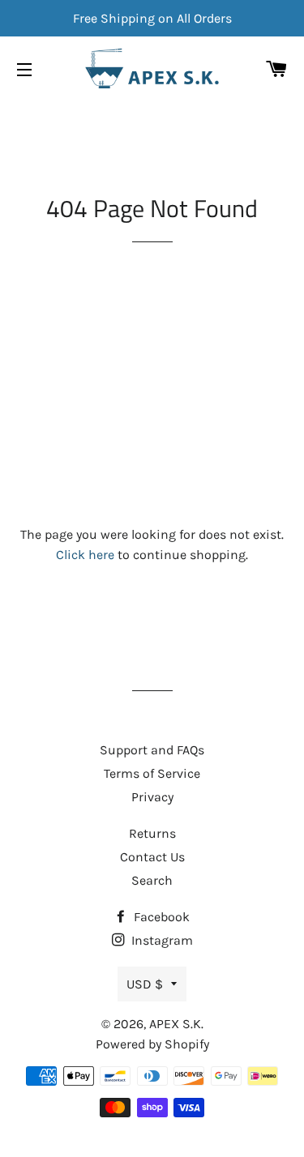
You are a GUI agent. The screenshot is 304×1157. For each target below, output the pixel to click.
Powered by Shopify (152, 1044)
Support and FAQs (152, 750)
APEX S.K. (176, 1023)
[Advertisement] (152, 383)
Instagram (160, 940)
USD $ (144, 984)
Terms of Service (152, 773)
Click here (85, 554)
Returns (152, 833)
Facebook (160, 916)
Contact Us (152, 857)
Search (152, 880)
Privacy (152, 797)
